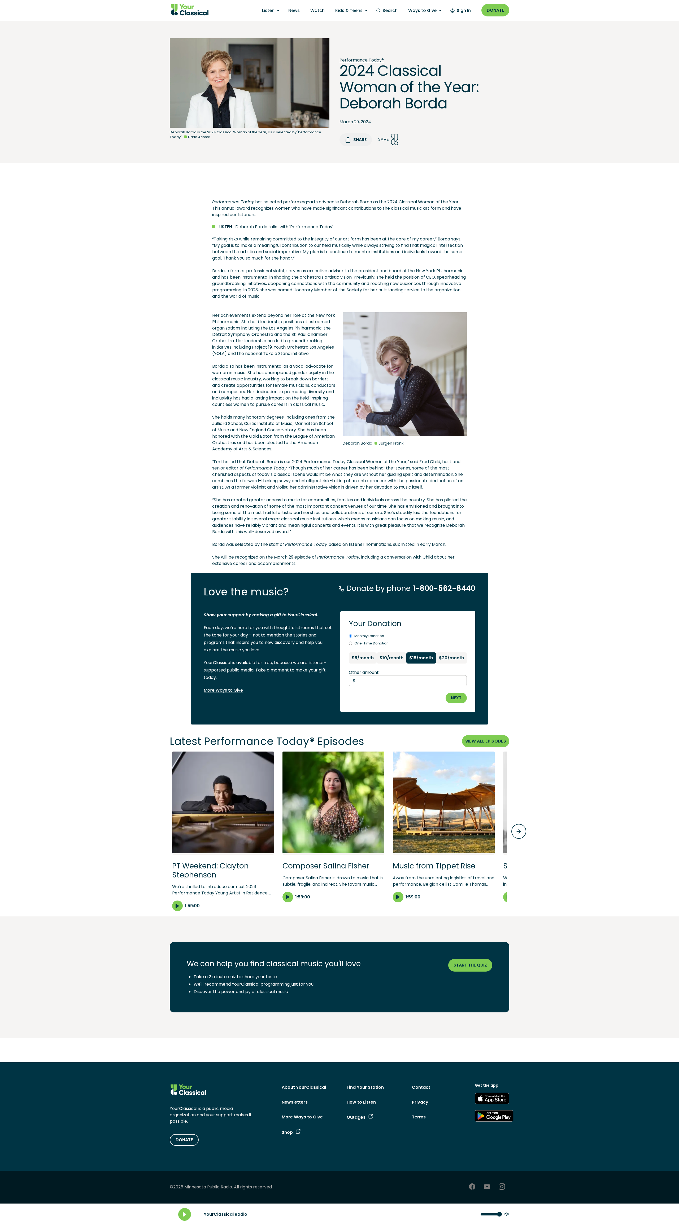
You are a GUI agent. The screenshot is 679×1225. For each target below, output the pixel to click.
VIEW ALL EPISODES (485, 741)
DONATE (184, 1140)
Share (360, 140)
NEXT (456, 698)
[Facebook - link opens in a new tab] (472, 1187)
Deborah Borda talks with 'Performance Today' (276, 227)
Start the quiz (470, 965)
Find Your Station (365, 1087)
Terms (419, 1117)
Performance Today (338, 557)
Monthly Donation (369, 635)
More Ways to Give (223, 690)
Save (383, 139)
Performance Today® (362, 60)
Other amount (364, 672)
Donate (495, 10)
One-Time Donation (371, 643)
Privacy (420, 1102)
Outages (356, 1117)
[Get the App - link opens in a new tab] (492, 1099)
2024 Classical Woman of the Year (423, 202)
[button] (223, 831)
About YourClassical (304, 1087)
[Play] (184, 1214)
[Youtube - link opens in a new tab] (487, 1187)
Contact (421, 1087)
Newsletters (295, 1102)
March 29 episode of (295, 557)
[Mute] (506, 1214)
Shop (287, 1132)
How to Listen (361, 1102)
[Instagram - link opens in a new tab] (501, 1187)
